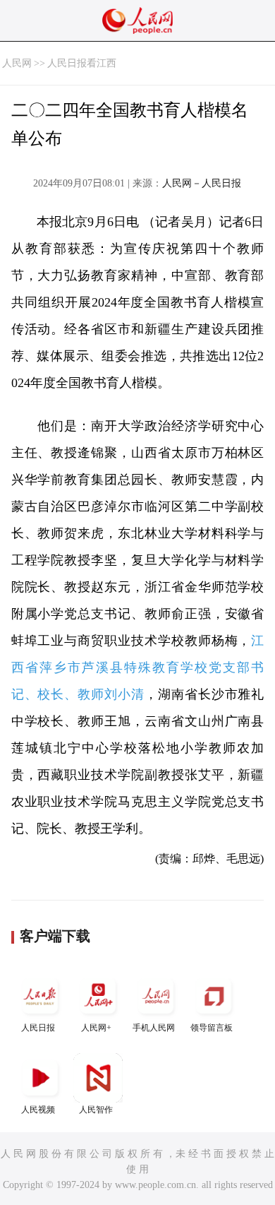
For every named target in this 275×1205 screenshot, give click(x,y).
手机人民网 (154, 1028)
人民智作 (96, 1110)
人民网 (17, 63)
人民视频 (38, 1110)
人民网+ (96, 1028)
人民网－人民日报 (201, 183)
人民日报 (38, 1028)
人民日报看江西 (81, 63)
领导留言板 (211, 1028)
